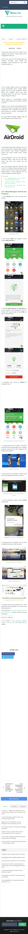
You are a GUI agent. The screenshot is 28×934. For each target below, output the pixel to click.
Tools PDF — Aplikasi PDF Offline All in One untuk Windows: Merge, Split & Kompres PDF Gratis (14, 812)
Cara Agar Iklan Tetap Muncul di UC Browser (13, 860)
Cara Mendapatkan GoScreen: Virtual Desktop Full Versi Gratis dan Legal (19, 788)
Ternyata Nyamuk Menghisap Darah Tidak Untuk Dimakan (15, 182)
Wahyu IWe (19, 929)
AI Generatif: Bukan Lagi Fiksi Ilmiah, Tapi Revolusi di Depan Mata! (12, 817)
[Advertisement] (14, 20)
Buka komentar (14, 799)
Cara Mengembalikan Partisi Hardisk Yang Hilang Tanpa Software (15, 178)
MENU (6, 7)
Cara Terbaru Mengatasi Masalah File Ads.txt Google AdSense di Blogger (13, 837)
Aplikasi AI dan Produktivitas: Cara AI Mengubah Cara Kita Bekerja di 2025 (11, 822)
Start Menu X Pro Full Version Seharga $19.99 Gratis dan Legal (9, 787)
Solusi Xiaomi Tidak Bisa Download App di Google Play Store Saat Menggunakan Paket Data (13, 865)
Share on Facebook (9, 653)
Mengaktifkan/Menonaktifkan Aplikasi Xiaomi (13, 857)
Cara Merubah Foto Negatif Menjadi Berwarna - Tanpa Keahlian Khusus (14, 842)
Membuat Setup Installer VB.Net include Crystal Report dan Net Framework (12, 832)
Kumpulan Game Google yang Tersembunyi (13, 854)
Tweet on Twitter (9, 657)
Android (19, 48)
